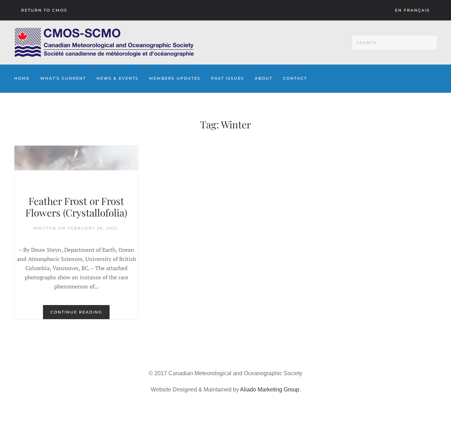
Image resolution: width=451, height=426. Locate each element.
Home (22, 78)
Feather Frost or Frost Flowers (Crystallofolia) (76, 206)
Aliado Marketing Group (269, 389)
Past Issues (227, 78)
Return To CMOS (44, 10)
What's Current (63, 78)
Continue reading (76, 312)
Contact (295, 78)
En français (412, 10)
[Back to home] (104, 42)
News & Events (117, 78)
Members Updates (174, 78)
